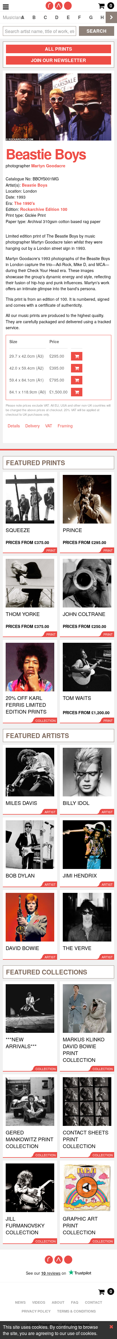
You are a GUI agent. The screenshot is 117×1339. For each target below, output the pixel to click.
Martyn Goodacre (48, 165)
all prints (58, 49)
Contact (93, 1302)
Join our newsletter (58, 60)
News (20, 1302)
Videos (38, 1302)
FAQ (74, 1302)
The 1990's (24, 203)
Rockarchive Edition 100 (43, 209)
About (58, 1302)
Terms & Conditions (76, 1311)
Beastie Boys (34, 185)
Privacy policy (36, 1311)
